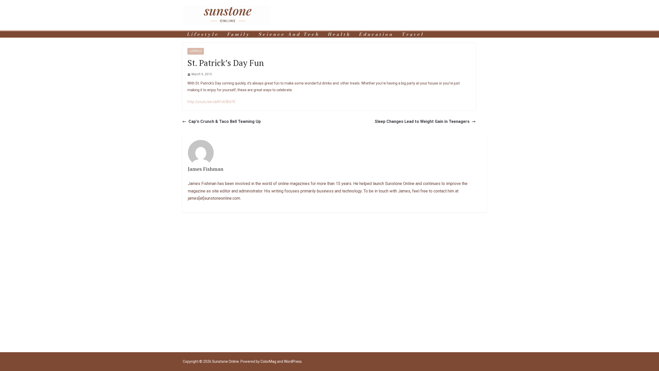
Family (238, 34)
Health (339, 34)
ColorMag (268, 361)
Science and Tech (288, 34)
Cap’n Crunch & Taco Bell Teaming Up (224, 121)
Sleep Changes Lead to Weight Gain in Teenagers (422, 121)
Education (376, 34)
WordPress (293, 361)
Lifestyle (203, 34)
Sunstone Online (225, 361)
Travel (413, 34)
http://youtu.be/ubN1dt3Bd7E (211, 102)
